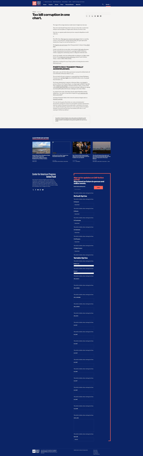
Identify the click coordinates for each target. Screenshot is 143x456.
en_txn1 (75, 325)
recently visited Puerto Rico (61, 87)
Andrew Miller (66, 161)
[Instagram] (40, 189)
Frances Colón (104, 161)
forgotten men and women (61, 45)
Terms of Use (95, 450)
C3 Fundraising (77, 220)
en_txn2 (75, 334)
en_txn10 (76, 408)
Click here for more (57, 63)
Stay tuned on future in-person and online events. (89, 180)
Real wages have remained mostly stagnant (70, 39)
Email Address (79, 186)
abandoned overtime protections (67, 57)
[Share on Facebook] (89, 16)
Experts (51, 4)
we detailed (83, 82)
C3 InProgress (77, 239)
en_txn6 (75, 371)
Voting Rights (65, 1)
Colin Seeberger (55, 161)
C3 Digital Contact (78, 248)
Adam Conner (34, 161)
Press (61, 4)
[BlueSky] (43, 189)
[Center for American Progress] (34, 3)
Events (56, 4)
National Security (48, 1)
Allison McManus (60, 161)
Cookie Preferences (96, 454)
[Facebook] (36, 189)
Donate (108, 4)
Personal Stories (70, 4)
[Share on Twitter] (87, 16)
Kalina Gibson (95, 161)
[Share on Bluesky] (95, 16)
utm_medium (77, 288)
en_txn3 (75, 343)
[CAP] (36, 451)
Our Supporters (95, 452)
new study (74, 76)
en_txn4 (75, 353)
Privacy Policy (95, 451)
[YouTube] (38, 189)
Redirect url (76, 263)
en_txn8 (75, 390)
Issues (44, 4)
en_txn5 (75, 362)
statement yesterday (57, 99)
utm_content (77, 306)
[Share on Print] (101, 16)
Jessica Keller (99, 161)
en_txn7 (75, 380)
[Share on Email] (98, 16)
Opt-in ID (76, 436)
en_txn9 (75, 399)
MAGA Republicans (57, 1)
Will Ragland (78, 161)
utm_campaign (77, 297)
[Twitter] (33, 189)
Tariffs (70, 1)
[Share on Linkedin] (92, 16)
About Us (78, 4)
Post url (75, 271)
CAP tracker (81, 49)
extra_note (76, 417)
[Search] (103, 5)
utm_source (76, 278)
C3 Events (76, 211)
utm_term (76, 315)
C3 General (76, 201)
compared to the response (62, 85)
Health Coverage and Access (78, 1)
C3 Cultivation (77, 229)
